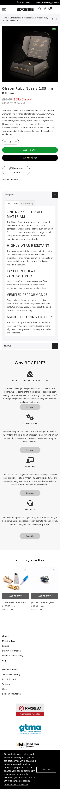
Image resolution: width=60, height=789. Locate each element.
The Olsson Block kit (14, 602)
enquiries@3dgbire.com (48, 2)
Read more (7, 134)
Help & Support (9, 679)
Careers (5, 646)
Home (4, 18)
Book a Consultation (11, 693)
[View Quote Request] (44, 9)
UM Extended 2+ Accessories (22, 18)
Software (6, 684)
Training (30, 466)
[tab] (12, 203)
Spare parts (30, 423)
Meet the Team (9, 641)
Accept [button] (46, 770)
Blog (4, 660)
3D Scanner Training (11, 674)
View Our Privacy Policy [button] (16, 784)
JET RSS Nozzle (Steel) (44, 602)
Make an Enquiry (17, 170)
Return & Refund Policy (12, 655)
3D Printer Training (10, 669)
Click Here (30, 493)
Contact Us (30, 536)
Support (30, 509)
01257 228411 (26, 2)
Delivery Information (11, 650)
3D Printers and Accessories (30, 380)
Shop (4, 689)
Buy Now (30, 407)
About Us (6, 636)
